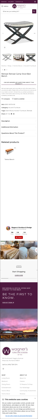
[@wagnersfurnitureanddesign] (8, 228)
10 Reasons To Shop (26, 384)
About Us (23, 375)
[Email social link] (11, 114)
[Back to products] (5, 70)
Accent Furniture (30, 66)
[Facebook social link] (7, 114)
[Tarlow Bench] (9, 151)
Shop (9, 66)
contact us (25, 92)
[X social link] (9, 114)
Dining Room (6, 384)
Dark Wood (9, 111)
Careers (22, 381)
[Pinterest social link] (14, 114)
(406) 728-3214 (12, 364)
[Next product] (7, 70)
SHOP (3, 375)
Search (34, 11)
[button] (3, 33)
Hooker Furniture (20, 111)
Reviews (22, 394)
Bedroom (5, 381)
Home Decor (17, 66)
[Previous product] (2, 70)
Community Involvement (28, 391)
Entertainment (6, 387)
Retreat (29, 111)
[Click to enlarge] (5, 47)
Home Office (6, 391)
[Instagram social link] (35, 1)
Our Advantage (24, 387)
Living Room (6, 378)
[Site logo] (18, 6)
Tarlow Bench (9, 159)
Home (3, 66)
